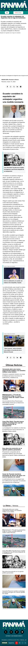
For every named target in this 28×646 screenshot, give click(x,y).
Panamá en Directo (14, 79)
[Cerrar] (25, 643)
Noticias (15, 505)
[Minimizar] (22, 643)
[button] (7, 12)
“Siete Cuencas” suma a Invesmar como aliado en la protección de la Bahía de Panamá (13, 350)
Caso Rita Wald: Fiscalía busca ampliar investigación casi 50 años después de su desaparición (14, 169)
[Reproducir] (16, 642)
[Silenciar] (19, 643)
